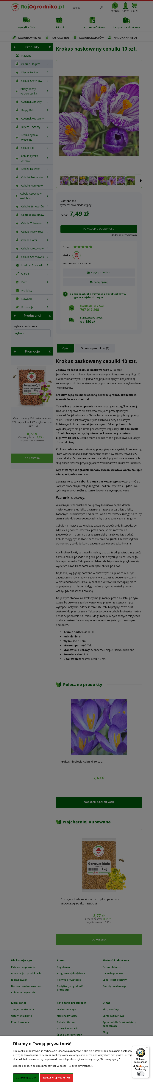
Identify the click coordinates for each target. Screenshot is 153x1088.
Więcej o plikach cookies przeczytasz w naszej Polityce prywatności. (53, 1065)
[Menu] (147, 1048)
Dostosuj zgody (26, 1077)
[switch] (140, 1074)
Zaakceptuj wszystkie (56, 1077)
